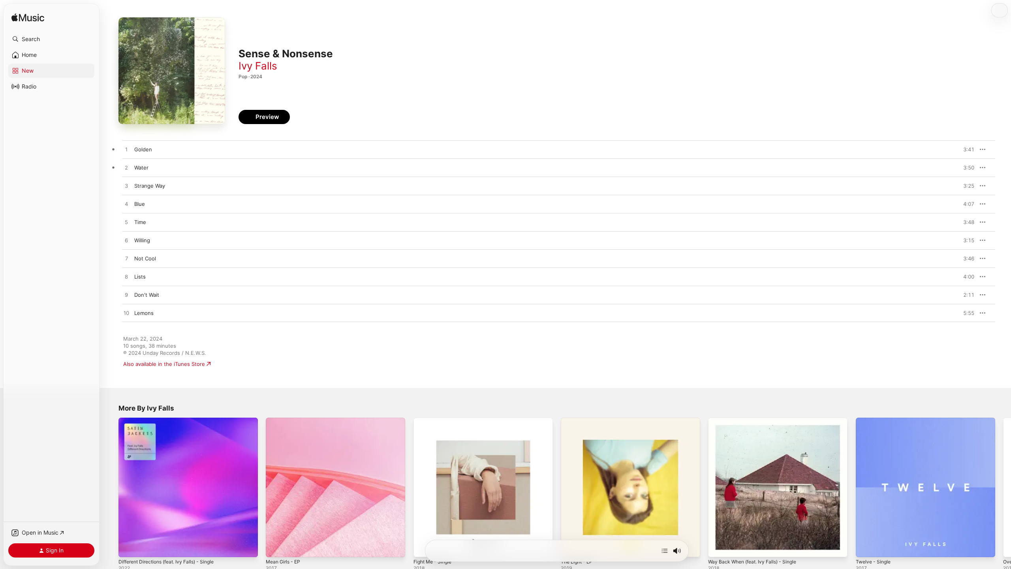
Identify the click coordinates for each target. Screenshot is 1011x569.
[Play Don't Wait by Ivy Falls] (126, 295)
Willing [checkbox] (142, 240)
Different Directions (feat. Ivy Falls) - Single (172, 421)
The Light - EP (578, 421)
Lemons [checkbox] (144, 313)
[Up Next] (664, 550)
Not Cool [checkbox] (145, 258)
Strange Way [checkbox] (149, 186)
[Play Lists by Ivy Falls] (126, 277)
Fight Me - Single (434, 421)
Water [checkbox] (141, 167)
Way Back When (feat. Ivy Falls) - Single (756, 421)
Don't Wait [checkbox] (146, 295)
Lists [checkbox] (140, 276)
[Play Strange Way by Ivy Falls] (126, 186)
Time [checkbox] (140, 222)
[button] (51, 39)
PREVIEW (965, 149)
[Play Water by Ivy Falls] (126, 167)
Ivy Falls (258, 66)
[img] (27, 18)
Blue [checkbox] (139, 204)
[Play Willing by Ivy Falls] (126, 240)
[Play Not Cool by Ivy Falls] (126, 258)
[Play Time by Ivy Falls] (126, 222)
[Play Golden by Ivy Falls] (126, 149)
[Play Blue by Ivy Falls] (126, 204)
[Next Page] (1003, 487)
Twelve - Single (875, 421)
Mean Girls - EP (285, 421)
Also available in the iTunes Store (164, 364)
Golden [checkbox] (143, 149)
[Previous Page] (110, 487)
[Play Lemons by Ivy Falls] (126, 313)
